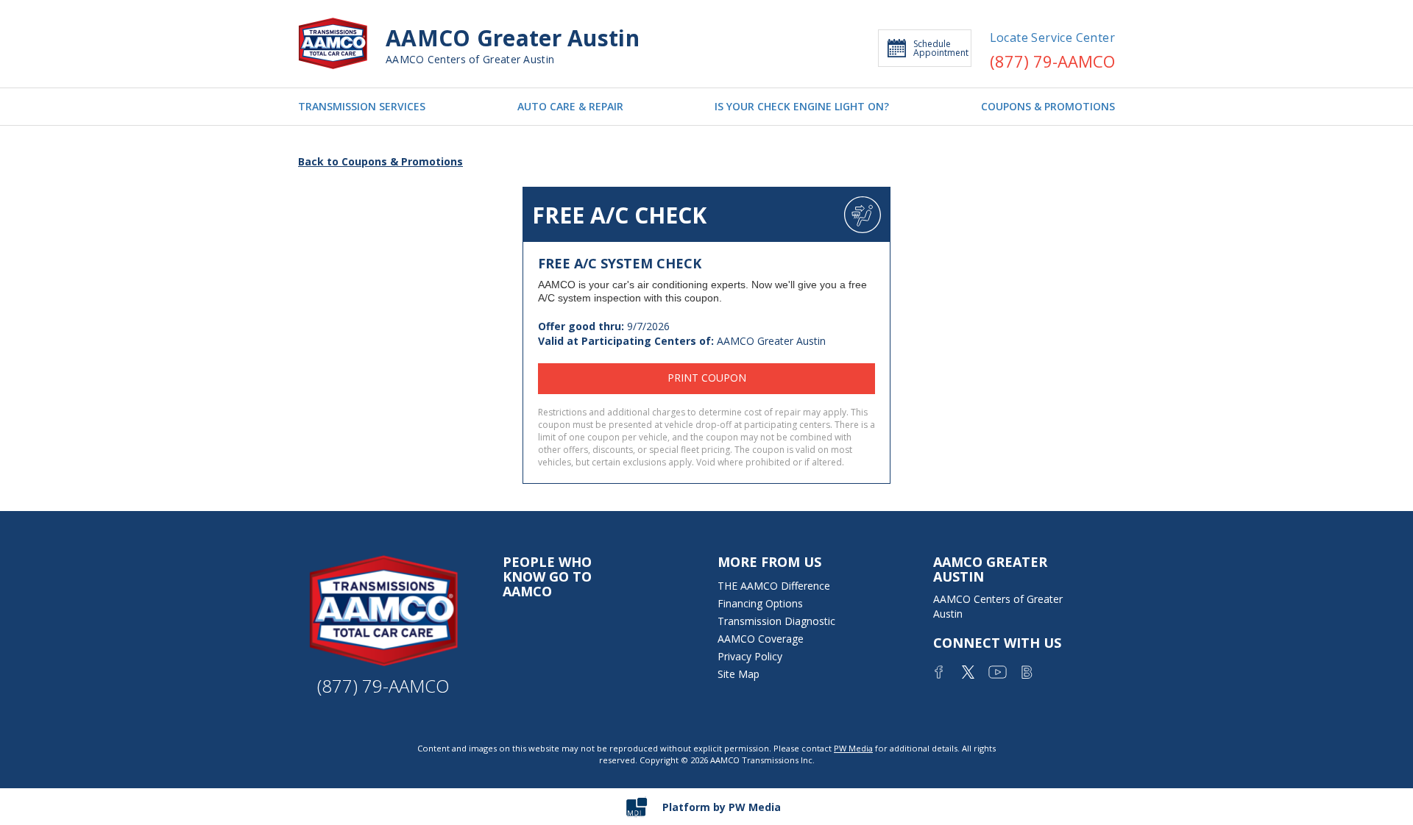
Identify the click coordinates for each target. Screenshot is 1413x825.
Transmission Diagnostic (776, 621)
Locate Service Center (1052, 37)
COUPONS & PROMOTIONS (1048, 106)
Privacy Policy (750, 656)
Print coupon (706, 378)
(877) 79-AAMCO (1052, 61)
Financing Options (760, 603)
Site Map (738, 674)
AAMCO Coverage (761, 639)
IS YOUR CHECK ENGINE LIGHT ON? (802, 106)
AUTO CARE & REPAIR (570, 106)
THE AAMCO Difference (774, 586)
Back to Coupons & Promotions (380, 161)
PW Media (853, 748)
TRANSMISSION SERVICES (361, 106)
